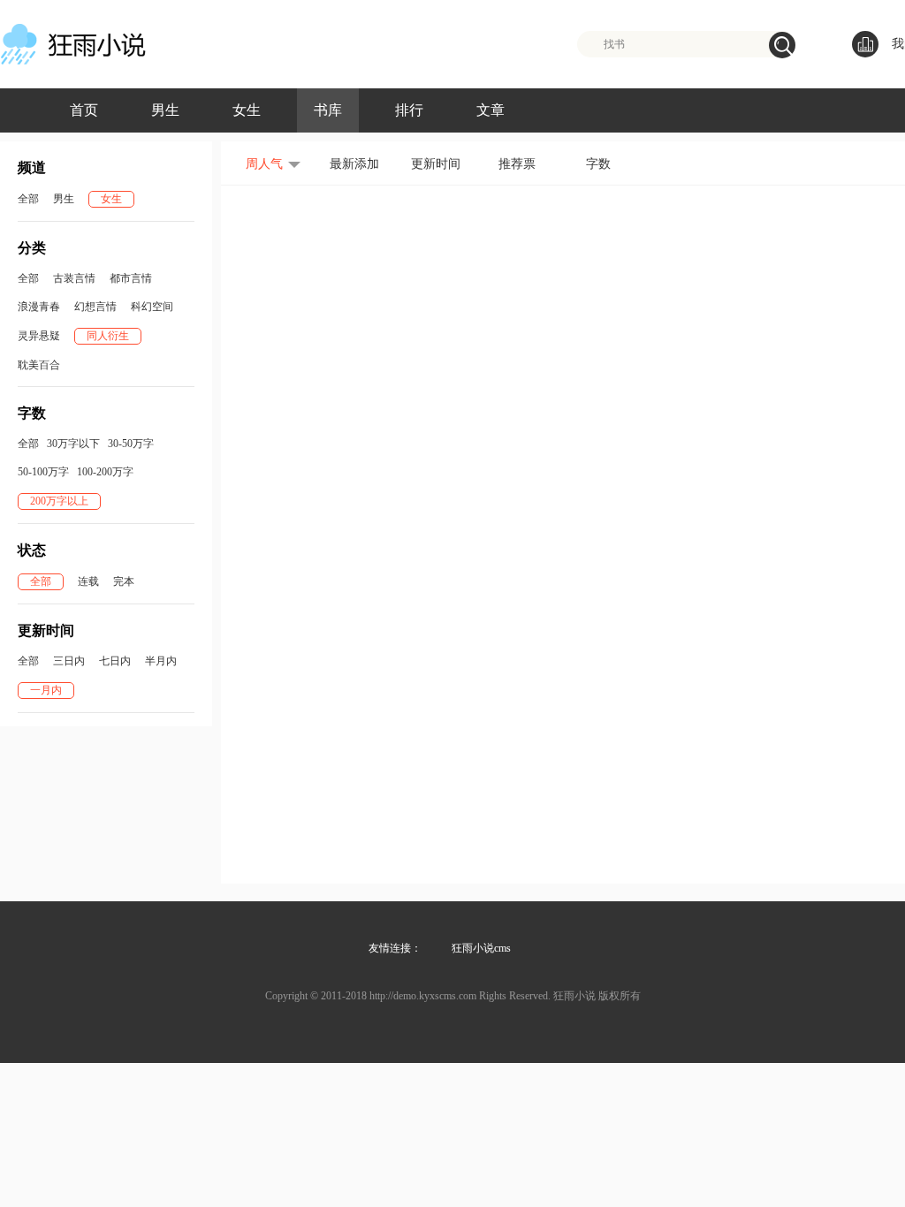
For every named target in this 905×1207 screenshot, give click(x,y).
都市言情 (131, 278)
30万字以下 (73, 443)
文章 (490, 110)
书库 (328, 110)
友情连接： (395, 948)
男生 (165, 110)
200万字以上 (59, 501)
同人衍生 (108, 336)
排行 (409, 110)
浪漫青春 (39, 306)
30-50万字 (131, 443)
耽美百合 (39, 365)
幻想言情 (95, 306)
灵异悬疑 (39, 336)
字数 (598, 164)
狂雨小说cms (481, 948)
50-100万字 (43, 472)
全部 (28, 199)
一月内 (46, 690)
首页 (84, 110)
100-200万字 (105, 472)
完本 (123, 581)
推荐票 (517, 164)
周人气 (264, 164)
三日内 (69, 661)
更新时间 (435, 164)
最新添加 (354, 164)
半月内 (161, 661)
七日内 (115, 661)
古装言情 (74, 278)
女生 (246, 110)
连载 (88, 581)
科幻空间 (152, 306)
